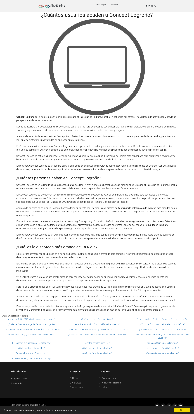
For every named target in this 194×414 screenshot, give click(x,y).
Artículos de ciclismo (111, 383)
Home (75, 378)
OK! (182, 409)
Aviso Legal (101, 4)
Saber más (16, 383)
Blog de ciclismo (109, 378)
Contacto (114, 4)
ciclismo (105, 387)
